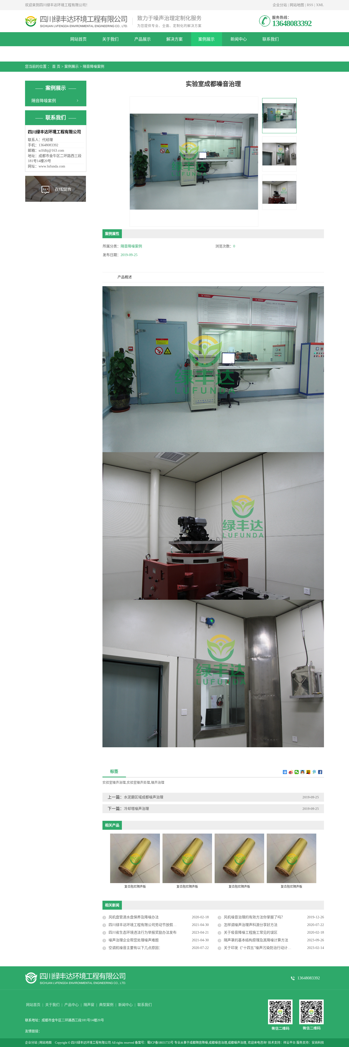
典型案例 (106, 1005)
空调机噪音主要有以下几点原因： (135, 948)
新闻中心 (238, 39)
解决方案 (174, 39)
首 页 (56, 66)
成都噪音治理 (218, 1042)
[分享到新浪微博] (291, 772)
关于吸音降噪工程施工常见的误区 (250, 932)
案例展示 (206, 39)
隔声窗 (89, 1005)
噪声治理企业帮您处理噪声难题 (134, 940)
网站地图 (297, 5)
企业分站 (280, 5)
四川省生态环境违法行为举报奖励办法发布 (143, 932)
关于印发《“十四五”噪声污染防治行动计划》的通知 (265, 948)
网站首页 (78, 39)
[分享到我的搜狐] (308, 772)
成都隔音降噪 (199, 1042)
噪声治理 (157, 782)
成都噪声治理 (237, 1042)
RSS (310, 5)
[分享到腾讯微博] (314, 772)
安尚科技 (318, 1042)
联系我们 (270, 39)
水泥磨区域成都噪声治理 (143, 797)
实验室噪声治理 (114, 782)
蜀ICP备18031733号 (160, 1042)
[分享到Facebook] (320, 772)
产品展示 (142, 39)
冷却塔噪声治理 (136, 809)
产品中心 (71, 1005)
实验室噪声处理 (138, 782)
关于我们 (110, 39)
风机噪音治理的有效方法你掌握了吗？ (254, 917)
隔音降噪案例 (93, 66)
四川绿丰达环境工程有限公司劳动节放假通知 (144, 925)
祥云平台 (289, 1042)
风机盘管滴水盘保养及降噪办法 (134, 917)
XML (320, 5)
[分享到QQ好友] (302, 772)
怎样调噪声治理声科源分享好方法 (250, 925)
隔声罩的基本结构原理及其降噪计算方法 (256, 940)
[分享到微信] (297, 772)
